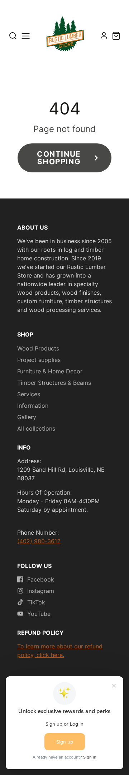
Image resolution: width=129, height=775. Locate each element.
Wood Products (38, 348)
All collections (36, 428)
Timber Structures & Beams (54, 382)
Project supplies (39, 359)
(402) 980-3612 (39, 541)
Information (32, 405)
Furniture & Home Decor (49, 371)
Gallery (26, 417)
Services (28, 394)
